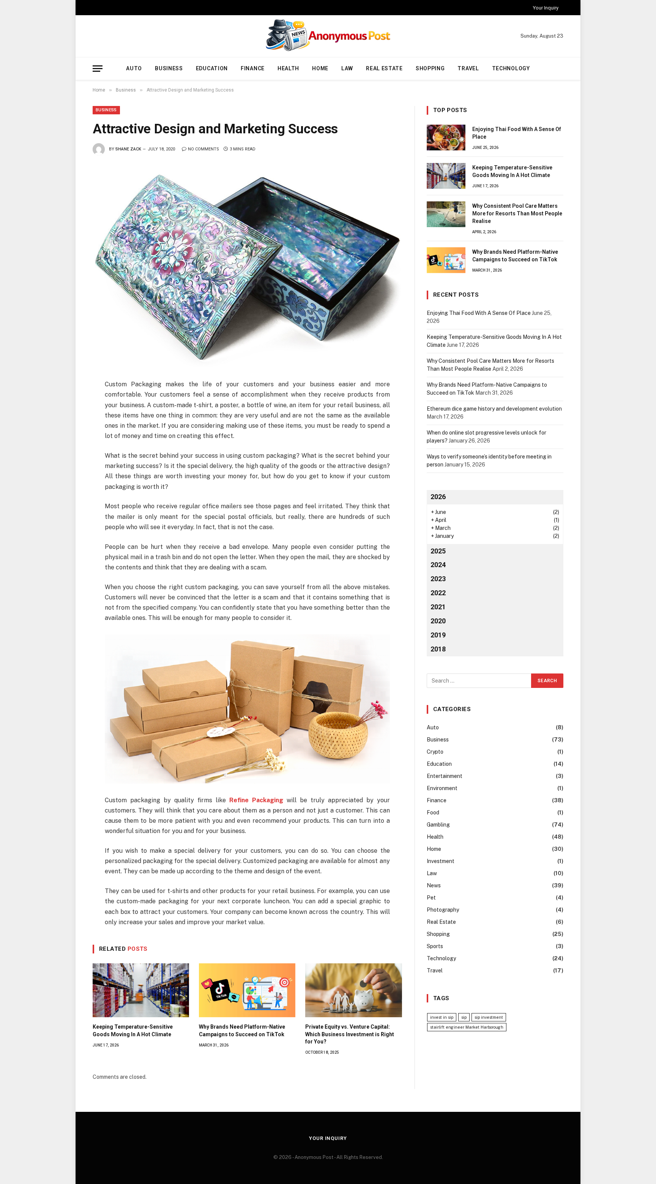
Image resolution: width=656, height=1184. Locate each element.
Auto (134, 68)
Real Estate (384, 68)
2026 (438, 497)
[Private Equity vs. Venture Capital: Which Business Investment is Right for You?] (353, 990)
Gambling (438, 825)
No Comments (203, 149)
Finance (253, 68)
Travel (468, 68)
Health (288, 68)
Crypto (435, 752)
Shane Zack (128, 149)
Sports (435, 946)
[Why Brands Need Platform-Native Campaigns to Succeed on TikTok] (247, 990)
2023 (438, 579)
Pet (431, 898)
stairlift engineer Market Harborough (466, 1027)
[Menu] (97, 68)
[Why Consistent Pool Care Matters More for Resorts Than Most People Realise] (446, 214)
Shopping (430, 68)
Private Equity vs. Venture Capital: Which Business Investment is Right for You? (349, 1034)
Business (169, 68)
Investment (440, 861)
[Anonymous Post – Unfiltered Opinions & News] (328, 36)
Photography (443, 910)
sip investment (489, 1017)
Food (433, 812)
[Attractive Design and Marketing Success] (247, 266)
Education (212, 68)
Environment (442, 788)
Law (347, 68)
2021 (438, 607)
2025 (438, 551)
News (434, 885)
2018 (438, 649)
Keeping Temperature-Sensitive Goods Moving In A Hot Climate (133, 1030)
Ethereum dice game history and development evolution (494, 409)
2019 (438, 635)
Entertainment (444, 776)
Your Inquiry (545, 8)
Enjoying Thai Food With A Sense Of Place (516, 133)
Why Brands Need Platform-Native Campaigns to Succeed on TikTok (242, 1030)
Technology (511, 68)
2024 (438, 565)
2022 (438, 593)
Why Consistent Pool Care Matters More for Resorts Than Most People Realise (517, 213)
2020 (438, 621)
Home (320, 68)
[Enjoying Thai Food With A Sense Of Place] (446, 137)
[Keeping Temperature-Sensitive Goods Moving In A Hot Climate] (141, 990)
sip (464, 1017)
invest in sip (441, 1017)
